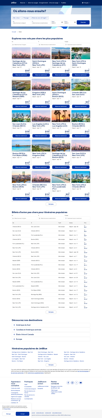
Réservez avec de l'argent (39, 18)
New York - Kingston (43, 361)
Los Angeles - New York (18, 358)
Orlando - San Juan (43, 356)
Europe (19, 339)
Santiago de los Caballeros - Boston (74, 361)
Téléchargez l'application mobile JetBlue (56, 392)
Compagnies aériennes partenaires (17, 393)
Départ (53, 21)
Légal (25, 384)
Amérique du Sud (23, 325)
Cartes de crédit (15, 388)
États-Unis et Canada (25, 334)
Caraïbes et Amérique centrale (28, 330)
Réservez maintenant (21, 75)
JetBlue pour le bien (43, 386)
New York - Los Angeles (44, 358)
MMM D (54, 23)
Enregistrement (43, 2)
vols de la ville (48, 412)
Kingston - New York (69, 354)
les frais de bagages (83, 371)
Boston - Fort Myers (17, 361)
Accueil (14, 32)
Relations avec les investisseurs (16, 399)
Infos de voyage (54, 2)
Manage (8, 414)
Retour (65, 21)
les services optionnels (17, 373)
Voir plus (51, 365)
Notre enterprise (15, 390)
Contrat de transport (30, 389)
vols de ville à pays (40, 412)
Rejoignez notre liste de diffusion (56, 387)
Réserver (23, 2)
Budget (66, 41)
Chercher (83, 22)
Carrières (14, 403)
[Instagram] (72, 382)
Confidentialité (28, 399)
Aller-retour (16, 18)
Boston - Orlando (69, 358)
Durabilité (40, 388)
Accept (23, 414)
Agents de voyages (16, 396)
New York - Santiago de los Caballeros (74, 352)
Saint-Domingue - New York (45, 352)
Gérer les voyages (33, 2)
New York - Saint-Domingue (19, 354)
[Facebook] (68, 382)
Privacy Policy (7, 409)
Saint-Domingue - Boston (19, 356)
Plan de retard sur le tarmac (29, 391)
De (13, 21)
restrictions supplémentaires (36, 373)
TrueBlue (63, 2)
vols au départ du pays (56, 412)
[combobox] (22, 23)
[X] (76, 382)
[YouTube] (80, 382)
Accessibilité (27, 386)
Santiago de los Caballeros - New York (22, 352)
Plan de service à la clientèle (29, 395)
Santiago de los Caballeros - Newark (48, 354)
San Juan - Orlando (69, 356)
